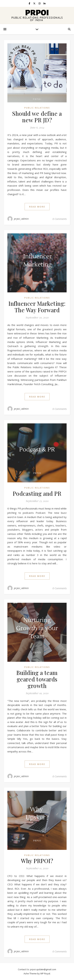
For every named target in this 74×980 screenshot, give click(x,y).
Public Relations (37, 107)
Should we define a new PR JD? (37, 117)
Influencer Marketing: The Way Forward (37, 307)
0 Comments (59, 219)
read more (37, 206)
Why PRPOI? (37, 860)
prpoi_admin (21, 218)
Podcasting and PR (37, 493)
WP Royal (45, 973)
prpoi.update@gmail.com (43, 969)
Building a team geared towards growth (37, 679)
